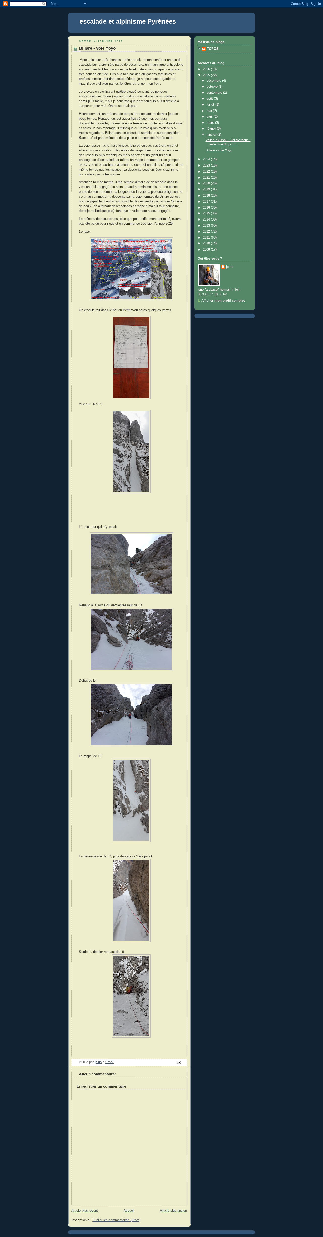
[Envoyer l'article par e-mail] (178, 1062)
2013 (207, 225)
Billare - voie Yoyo (219, 150)
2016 (207, 207)
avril (210, 116)
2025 (207, 75)
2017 (207, 201)
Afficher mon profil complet (223, 301)
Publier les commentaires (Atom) (116, 1220)
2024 (207, 159)
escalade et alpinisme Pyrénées (127, 21)
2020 (207, 183)
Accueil (129, 1210)
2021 (207, 177)
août (210, 98)
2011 (207, 237)
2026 (207, 69)
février (212, 128)
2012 (207, 231)
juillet (211, 104)
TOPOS (213, 49)
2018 (207, 195)
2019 (207, 189)
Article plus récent (84, 1210)
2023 (207, 165)
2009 (207, 249)
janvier (212, 134)
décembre (214, 81)
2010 (207, 243)
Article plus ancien (173, 1210)
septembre (215, 92)
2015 (207, 213)
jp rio (229, 267)
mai (210, 111)
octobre (213, 86)
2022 (207, 171)
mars (211, 122)
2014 (207, 219)
